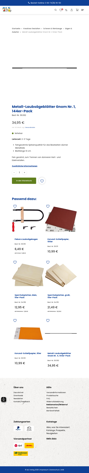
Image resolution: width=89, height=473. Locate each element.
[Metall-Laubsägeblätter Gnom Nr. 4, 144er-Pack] (61, 333)
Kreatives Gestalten (31, 28)
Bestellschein (52, 408)
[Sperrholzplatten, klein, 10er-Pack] (28, 275)
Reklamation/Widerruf (57, 405)
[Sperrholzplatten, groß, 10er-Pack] (61, 275)
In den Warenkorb (24, 180)
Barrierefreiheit (52, 411)
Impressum (44, 470)
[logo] (6, 10)
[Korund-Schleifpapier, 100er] (61, 219)
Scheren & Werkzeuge (52, 28)
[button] (82, 10)
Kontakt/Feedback (22, 402)
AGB (62, 470)
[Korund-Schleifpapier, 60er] (28, 333)
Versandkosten (30, 127)
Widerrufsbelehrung (54, 402)
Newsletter (18, 399)
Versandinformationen (56, 392)
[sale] (66, 9)
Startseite (16, 28)
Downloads (18, 395)
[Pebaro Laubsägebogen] (28, 219)
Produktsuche (52, 395)
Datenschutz (55, 470)
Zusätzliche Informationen (24, 166)
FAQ (48, 399)
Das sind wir (19, 392)
